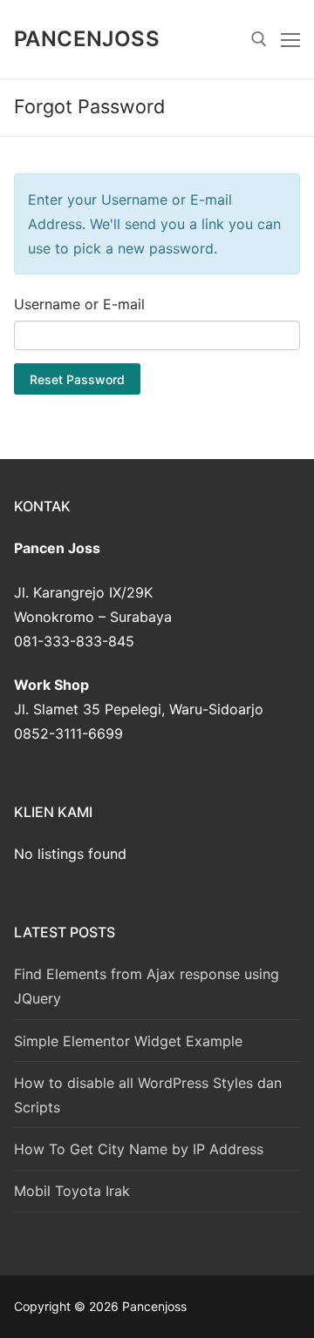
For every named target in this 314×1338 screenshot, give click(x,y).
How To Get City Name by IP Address (138, 1149)
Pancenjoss (87, 38)
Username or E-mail (79, 304)
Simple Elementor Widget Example (128, 1041)
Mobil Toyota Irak (72, 1190)
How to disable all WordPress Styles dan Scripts (148, 1095)
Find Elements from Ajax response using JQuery (146, 986)
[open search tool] (259, 39)
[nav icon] (290, 39)
